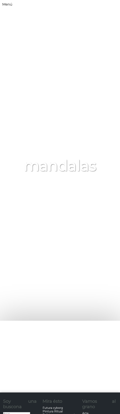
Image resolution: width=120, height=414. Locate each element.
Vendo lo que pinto (44, 345)
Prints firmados (28, 345)
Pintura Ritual (53, 411)
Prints (18, 345)
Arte (12, 345)
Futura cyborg (53, 408)
